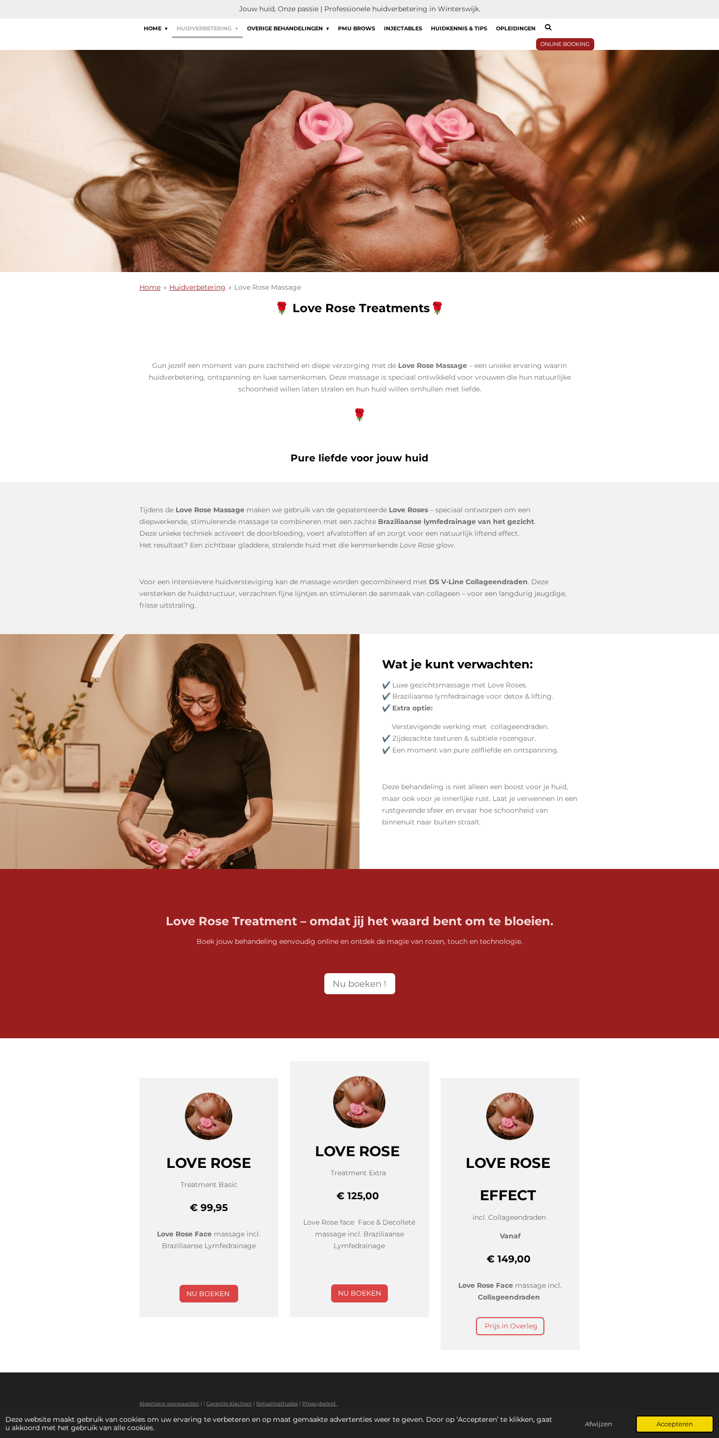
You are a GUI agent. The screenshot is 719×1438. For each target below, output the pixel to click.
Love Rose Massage (267, 287)
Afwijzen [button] (598, 1424)
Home (149, 287)
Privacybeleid (319, 1403)
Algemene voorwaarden (169, 1403)
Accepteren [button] (674, 1424)
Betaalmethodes (277, 1403)
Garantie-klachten (229, 1403)
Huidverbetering (197, 287)
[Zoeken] (548, 27)
